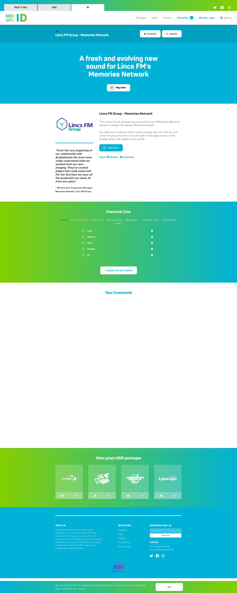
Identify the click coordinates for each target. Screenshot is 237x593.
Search (228, 17)
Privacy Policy (124, 542)
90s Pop (64, 220)
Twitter (113, 157)
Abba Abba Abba (115, 220)
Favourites (184, 17)
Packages (141, 17)
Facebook (128, 157)
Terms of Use (124, 546)
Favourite (151, 34)
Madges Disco (132, 220)
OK (169, 587)
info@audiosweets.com (164, 550)
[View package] (62, 495)
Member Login (207, 17)
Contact (167, 17)
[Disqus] (118, 333)
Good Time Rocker (80, 220)
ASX (54, 7)
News (155, 17)
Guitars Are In (97, 220)
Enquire (173, 34)
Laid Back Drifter (169, 220)
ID (88, 7)
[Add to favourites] (152, 231)
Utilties (118, 223)
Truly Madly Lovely (150, 220)
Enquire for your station (119, 270)
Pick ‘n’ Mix (20, 7)
